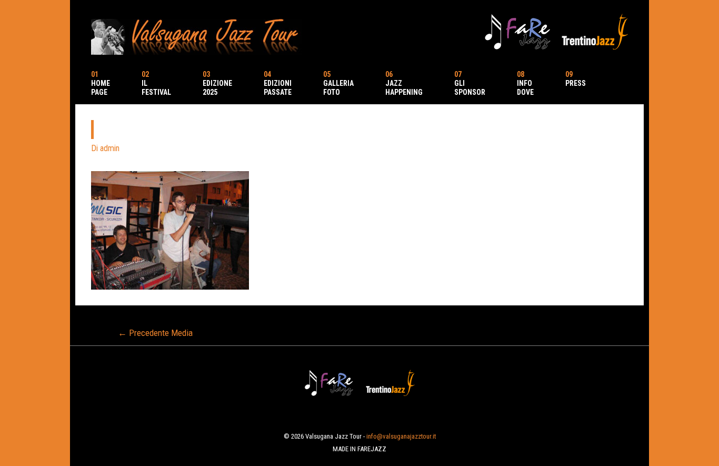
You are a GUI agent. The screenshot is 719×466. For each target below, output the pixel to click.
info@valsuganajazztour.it (401, 436)
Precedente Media (155, 333)
